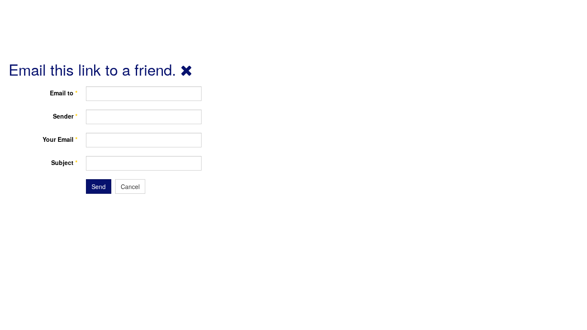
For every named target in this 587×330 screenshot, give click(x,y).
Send (99, 186)
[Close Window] (186, 69)
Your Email (60, 139)
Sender (65, 116)
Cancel (130, 186)
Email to (63, 93)
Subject (64, 162)
